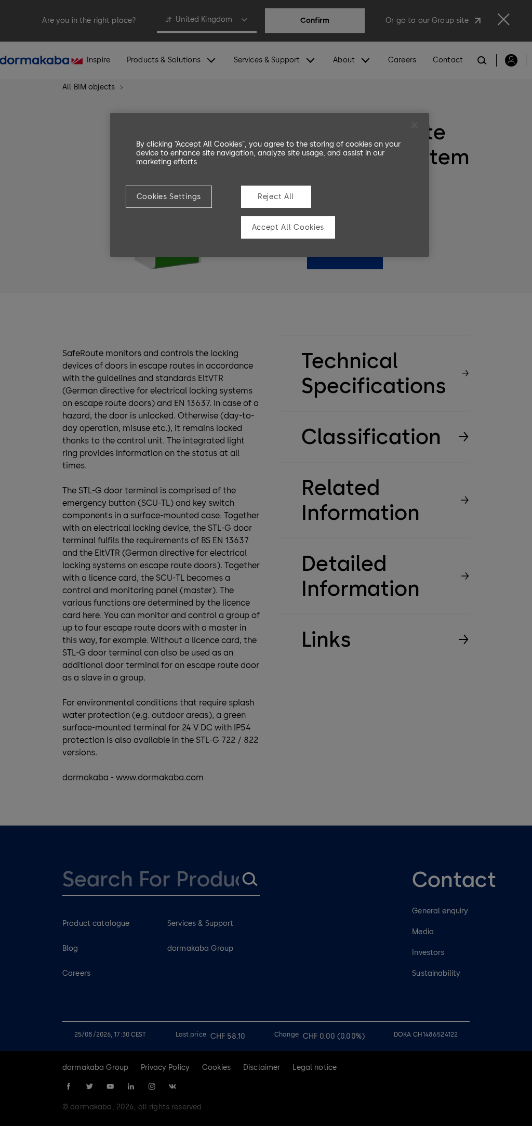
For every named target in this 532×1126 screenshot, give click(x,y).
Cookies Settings (169, 196)
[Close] (414, 125)
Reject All (276, 196)
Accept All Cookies (288, 227)
